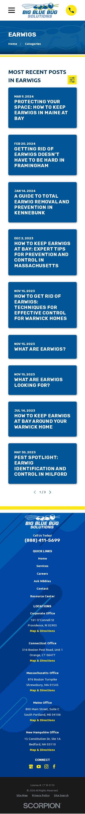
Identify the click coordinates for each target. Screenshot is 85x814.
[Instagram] (46, 766)
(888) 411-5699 (42, 540)
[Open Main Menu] (11, 10)
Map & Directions (42, 630)
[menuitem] (22, 795)
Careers (42, 573)
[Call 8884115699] (71, 10)
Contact (42, 588)
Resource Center (42, 596)
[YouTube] (39, 766)
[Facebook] (54, 766)
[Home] (40, 10)
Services (42, 566)
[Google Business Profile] (31, 766)
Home (42, 558)
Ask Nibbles (42, 581)
